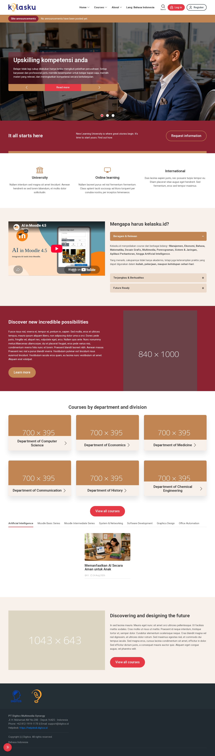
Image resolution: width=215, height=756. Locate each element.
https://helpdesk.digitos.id (34, 727)
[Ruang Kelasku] (22, 7)
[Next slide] (99, 87)
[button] (102, 115)
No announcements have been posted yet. (64, 18)
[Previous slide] (26, 87)
